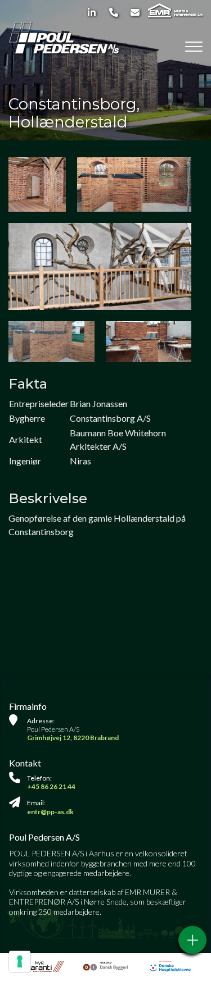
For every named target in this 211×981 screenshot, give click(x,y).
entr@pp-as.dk (50, 811)
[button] (99, 267)
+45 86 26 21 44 (51, 786)
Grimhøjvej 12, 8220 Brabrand (73, 737)
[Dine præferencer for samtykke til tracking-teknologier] (19, 961)
